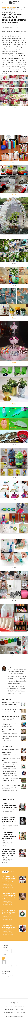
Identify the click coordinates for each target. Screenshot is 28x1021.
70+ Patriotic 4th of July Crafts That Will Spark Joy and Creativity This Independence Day (11, 787)
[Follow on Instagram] (14, 1003)
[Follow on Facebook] (11, 1003)
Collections (11, 7)
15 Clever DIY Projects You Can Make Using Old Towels (11, 723)
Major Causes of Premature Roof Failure (10, 730)
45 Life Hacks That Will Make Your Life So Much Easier (11, 737)
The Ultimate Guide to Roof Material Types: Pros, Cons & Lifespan (10, 703)
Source (14, 194)
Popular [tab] (12, 871)
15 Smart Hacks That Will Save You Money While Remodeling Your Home (11, 717)
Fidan (4, 809)
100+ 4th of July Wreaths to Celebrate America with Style (9, 772)
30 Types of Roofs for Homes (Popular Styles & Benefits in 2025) (11, 710)
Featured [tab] (5, 871)
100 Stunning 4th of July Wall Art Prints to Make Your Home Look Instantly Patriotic (10, 751)
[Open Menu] (2, 2)
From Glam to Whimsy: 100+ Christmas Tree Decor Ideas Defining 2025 (11, 758)
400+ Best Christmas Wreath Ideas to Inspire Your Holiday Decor (11, 765)
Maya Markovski (7, 857)
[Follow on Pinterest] (17, 1003)
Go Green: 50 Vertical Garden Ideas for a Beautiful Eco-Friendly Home (11, 779)
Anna (4, 25)
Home (4, 7)
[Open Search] (25, 2)
